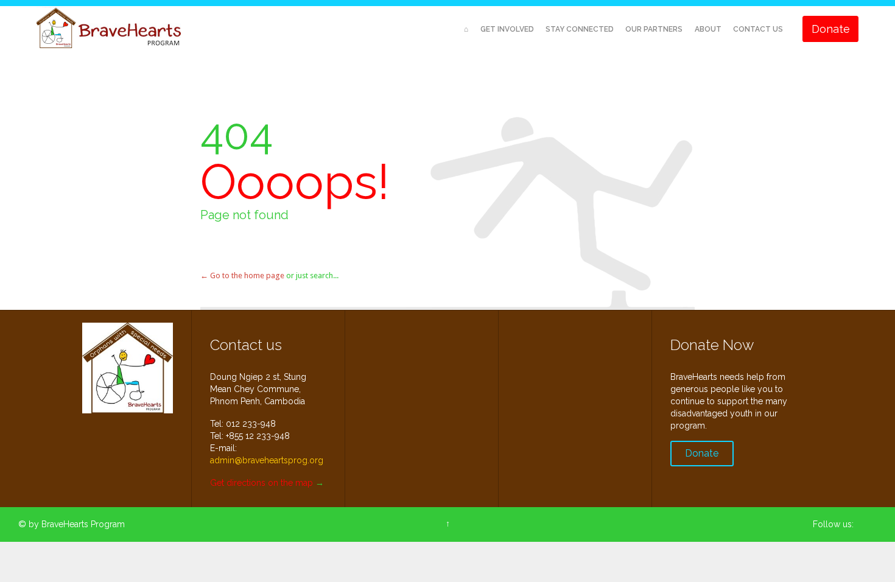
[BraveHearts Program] (110, 29)
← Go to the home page (242, 275)
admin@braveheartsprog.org (266, 460)
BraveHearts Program (83, 524)
